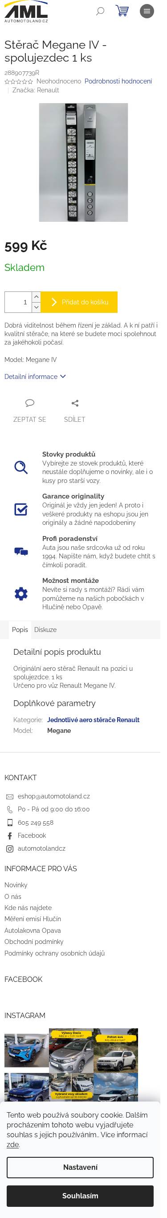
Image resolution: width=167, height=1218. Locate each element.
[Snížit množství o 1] (36, 307)
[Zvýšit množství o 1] (36, 297)
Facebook (32, 835)
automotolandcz (41, 848)
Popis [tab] (20, 629)
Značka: (35, 90)
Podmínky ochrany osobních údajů (54, 953)
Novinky (16, 885)
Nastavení (80, 1167)
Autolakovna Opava (32, 930)
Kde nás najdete (28, 907)
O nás (12, 896)
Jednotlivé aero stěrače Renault (93, 719)
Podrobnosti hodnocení (118, 81)
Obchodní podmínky (34, 941)
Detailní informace (30, 376)
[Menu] (147, 11)
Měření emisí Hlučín (32, 919)
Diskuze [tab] (45, 629)
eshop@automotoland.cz (54, 796)
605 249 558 (35, 822)
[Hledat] (100, 11)
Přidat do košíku (85, 302)
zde (13, 1144)
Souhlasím (80, 1196)
